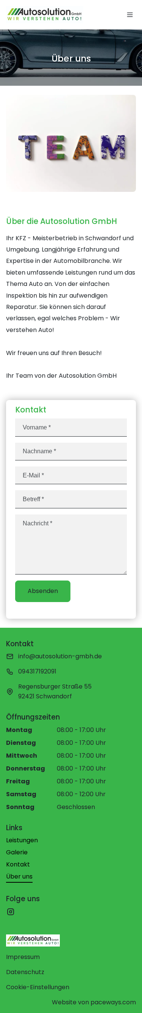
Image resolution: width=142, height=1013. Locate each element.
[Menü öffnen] (130, 15)
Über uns (19, 876)
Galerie (17, 852)
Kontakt (18, 864)
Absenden (43, 591)
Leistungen (22, 840)
